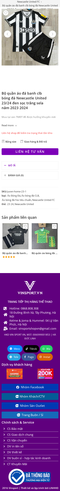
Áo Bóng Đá (13, 195)
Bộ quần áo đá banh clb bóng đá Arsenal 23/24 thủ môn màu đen (15, 253)
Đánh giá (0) (16, 175)
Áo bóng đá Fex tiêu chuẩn (16, 199)
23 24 (10, 204)
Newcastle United (24, 204)
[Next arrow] (52, 34)
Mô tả (12, 165)
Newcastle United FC (43, 199)
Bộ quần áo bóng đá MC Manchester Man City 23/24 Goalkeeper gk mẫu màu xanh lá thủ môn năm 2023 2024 (45, 253)
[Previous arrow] (7, 34)
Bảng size (10, 141)
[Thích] (5, 12)
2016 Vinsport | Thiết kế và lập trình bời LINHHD (30, 488)
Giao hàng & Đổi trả (35, 141)
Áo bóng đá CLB (30, 195)
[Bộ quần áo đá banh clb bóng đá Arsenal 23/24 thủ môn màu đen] (15, 236)
